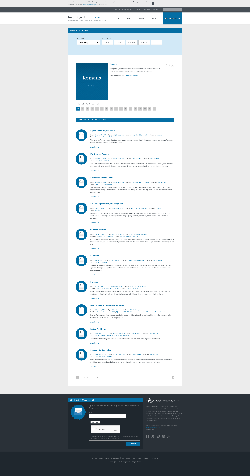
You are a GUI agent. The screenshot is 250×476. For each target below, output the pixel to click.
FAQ (123, 458)
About (117, 9)
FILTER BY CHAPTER (88, 104)
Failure (97, 184)
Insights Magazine (118, 135)
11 (130, 109)
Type (156, 42)
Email (90, 412)
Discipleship (99, 160)
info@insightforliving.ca (153, 427)
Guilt (101, 184)
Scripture (132, 42)
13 (140, 109)
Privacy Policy (104, 458)
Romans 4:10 (154, 333)
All (78, 109)
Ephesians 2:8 (143, 312)
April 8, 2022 (99, 260)
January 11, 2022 (100, 208)
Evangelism (107, 160)
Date (107, 42)
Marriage (126, 335)
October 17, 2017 (100, 135)
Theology (98, 210)
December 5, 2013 (100, 333)
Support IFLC (127, 9)
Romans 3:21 (108, 288)
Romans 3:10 (101, 312)
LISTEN (117, 18)
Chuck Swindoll (136, 158)
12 (135, 109)
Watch (141, 18)
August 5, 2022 (99, 286)
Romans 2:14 (157, 260)
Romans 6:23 (111, 312)
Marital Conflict (117, 335)
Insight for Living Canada (139, 135)
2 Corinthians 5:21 (133, 312)
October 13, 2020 (100, 182)
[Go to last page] (100, 377)
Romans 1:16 (154, 158)
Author (144, 42)
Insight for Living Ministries (140, 182)
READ (129, 18)
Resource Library (151, 9)
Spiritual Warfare (125, 236)
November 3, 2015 (101, 354)
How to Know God (106, 137)
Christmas (103, 335)
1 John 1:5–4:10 (121, 312)
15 (149, 109)
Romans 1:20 (101, 236)
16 (154, 109)
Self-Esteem (108, 184)
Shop (154, 18)
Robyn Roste (136, 333)
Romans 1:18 (160, 208)
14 (145, 109)
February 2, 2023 (100, 310)
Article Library (83, 42)
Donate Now (172, 18)
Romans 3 (110, 236)
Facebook (168, 65)
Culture (97, 262)
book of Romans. (132, 76)
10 (125, 109)
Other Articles (116, 310)
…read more (94, 147)
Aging (97, 335)
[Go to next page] (172, 377)
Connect (138, 9)
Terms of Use (115, 458)
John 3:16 (100, 288)
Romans (159, 135)
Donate (128, 458)
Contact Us (154, 458)
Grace (97, 137)
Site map (94, 458)
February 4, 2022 (100, 234)
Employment (137, 458)
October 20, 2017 (100, 158)
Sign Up (146, 458)
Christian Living (100, 356)
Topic (120, 42)
